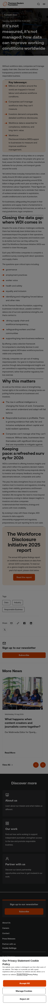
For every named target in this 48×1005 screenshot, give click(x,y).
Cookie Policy (22, 974)
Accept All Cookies (24, 983)
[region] (24, 981)
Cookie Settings (24, 991)
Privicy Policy (33, 974)
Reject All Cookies (24, 999)
